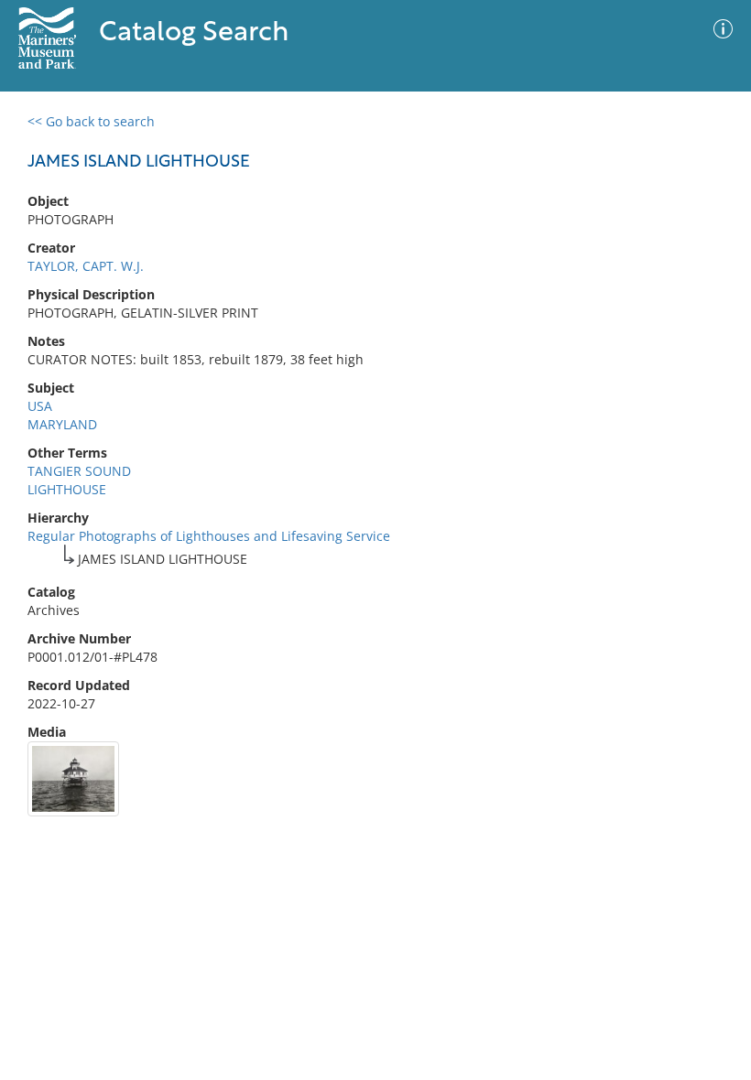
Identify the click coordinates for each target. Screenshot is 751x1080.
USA (39, 406)
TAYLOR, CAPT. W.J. (85, 266)
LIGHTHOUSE (66, 489)
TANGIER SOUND (79, 471)
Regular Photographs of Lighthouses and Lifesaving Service (208, 536)
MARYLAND (62, 424)
